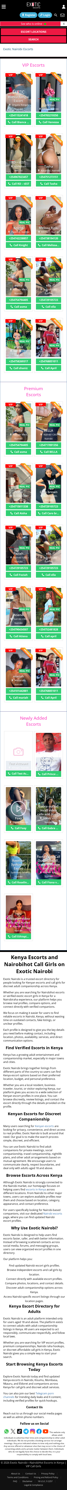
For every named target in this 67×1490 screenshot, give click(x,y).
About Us (15, 1473)
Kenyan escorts (44, 1126)
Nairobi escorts (52, 1213)
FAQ (15, 1481)
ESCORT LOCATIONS (33, 32)
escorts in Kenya (36, 1189)
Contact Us (30, 1473)
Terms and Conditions (17, 1477)
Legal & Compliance (33, 1484)
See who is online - (32, 24)
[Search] (56, 15)
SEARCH (33, 39)
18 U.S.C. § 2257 (45, 1481)
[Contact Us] (62, 15)
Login (46, 15)
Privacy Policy (47, 1473)
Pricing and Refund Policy (46, 1477)
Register (30, 15)
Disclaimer (27, 1481)
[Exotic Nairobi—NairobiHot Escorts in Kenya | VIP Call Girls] (33, 6)
